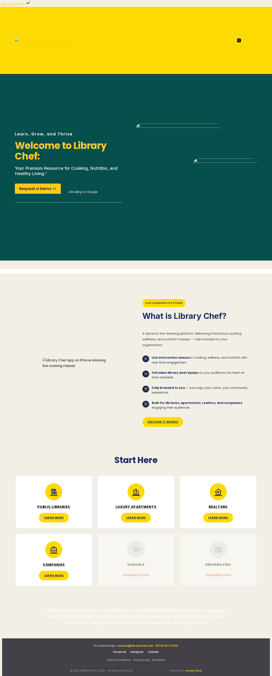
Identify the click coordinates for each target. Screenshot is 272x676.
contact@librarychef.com (135, 645)
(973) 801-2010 (167, 645)
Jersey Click (193, 670)
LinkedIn (153, 651)
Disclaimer (159, 660)
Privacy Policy (141, 660)
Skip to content (13, 4)
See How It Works (162, 422)
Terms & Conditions (118, 660)
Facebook (119, 651)
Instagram (137, 651)
